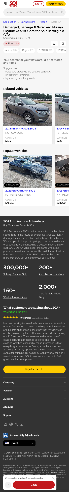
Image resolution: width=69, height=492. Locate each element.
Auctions (8, 399)
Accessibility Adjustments (24, 435)
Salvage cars (28, 22)
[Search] (62, 12)
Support (7, 415)
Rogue (27, 50)
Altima (11, 50)
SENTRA (45, 50)
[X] (16, 424)
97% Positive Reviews (15, 311)
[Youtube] (21, 424)
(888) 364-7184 (32, 452)
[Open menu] (5, 3)
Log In (38, 3)
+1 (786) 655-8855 (12, 452)
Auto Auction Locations (51, 274)
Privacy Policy (45, 472)
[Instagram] (5, 424)
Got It (34, 484)
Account (8, 407)
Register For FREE (34, 369)
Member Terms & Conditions (21, 475)
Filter (12, 43)
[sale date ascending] (54, 43)
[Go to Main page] (13, 4)
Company (8, 382)
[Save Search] (63, 43)
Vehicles (8, 390)
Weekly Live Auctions (15, 297)
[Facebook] (11, 424)
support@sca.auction (53, 452)
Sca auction (9, 22)
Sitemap (37, 475)
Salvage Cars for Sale (15, 274)
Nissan (43, 22)
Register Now (55, 3)
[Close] (53, 478)
